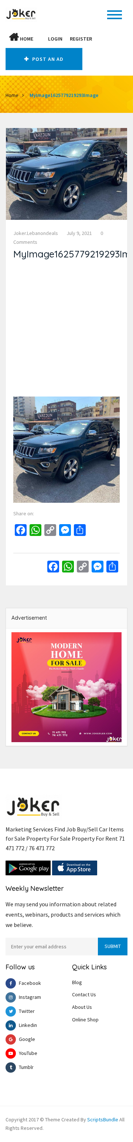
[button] (40, 38)
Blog (77, 982)
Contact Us (84, 994)
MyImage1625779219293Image (64, 95)
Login (55, 38)
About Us (82, 1007)
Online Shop (85, 1019)
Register (81, 38)
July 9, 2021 (79, 233)
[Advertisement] (66, 330)
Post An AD (47, 59)
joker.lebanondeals (35, 233)
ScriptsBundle (102, 1119)
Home (26, 38)
